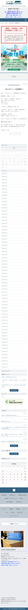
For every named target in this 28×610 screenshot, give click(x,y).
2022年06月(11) (5, 270)
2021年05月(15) (5, 310)
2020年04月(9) (4, 351)
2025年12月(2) (4, 185)
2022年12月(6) (4, 251)
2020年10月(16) (5, 332)
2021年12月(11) (5, 289)
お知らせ (12, 512)
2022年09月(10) (5, 260)
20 (17, 161)
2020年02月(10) (5, 357)
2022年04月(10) (5, 276)
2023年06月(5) (4, 232)
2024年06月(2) (4, 204)
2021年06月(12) (5, 307)
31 (6, 167)
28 (21, 164)
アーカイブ (4, 170)
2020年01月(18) (5, 360)
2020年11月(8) (4, 329)
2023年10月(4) (4, 220)
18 (10, 161)
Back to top (14, 490)
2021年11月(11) (5, 292)
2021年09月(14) (5, 298)
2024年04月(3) (4, 211)
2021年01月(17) (5, 323)
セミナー (25, 509)
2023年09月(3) (4, 223)
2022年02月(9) (4, 282)
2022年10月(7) (4, 257)
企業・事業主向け (9, 501)
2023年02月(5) (4, 245)
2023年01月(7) (4, 248)
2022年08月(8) (4, 264)
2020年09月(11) (5, 335)
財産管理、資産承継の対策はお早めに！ (10, 377)
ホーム (2, 22)
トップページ (4, 509)
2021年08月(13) (5, 301)
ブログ (6, 22)
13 (17, 158)
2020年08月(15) (5, 339)
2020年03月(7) (4, 354)
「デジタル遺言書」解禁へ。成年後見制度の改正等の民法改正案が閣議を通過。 (14, 428)
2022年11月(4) (4, 254)
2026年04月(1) (4, 179)
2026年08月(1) (4, 173)
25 (10, 164)
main (20, 132)
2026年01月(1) (4, 182)
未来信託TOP (4, 495)
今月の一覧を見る (14, 453)
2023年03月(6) (4, 242)
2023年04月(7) (4, 239)
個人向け (21, 498)
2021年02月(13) (5, 320)
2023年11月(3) (4, 217)
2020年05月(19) (5, 348)
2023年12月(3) (4, 214)
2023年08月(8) (4, 226)
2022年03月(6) (4, 279)
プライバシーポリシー (14, 515)
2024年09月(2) (4, 195)
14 (21, 158)
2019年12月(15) (5, 364)
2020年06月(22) (5, 345)
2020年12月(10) (5, 326)
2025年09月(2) (4, 189)
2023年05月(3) (4, 235)
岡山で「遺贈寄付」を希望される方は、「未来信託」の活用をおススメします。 (14, 435)
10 (6, 158)
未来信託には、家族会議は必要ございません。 (11, 441)
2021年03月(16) (5, 317)
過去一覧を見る (14, 390)
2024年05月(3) (4, 207)
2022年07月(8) (4, 267)
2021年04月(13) (5, 314)
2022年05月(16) (5, 273)
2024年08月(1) (4, 198)
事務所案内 (18, 509)
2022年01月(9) (4, 285)
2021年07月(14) (5, 304)
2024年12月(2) (4, 192)
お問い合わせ (19, 512)
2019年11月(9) (4, 367)
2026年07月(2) (4, 176)
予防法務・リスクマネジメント (11, 498)
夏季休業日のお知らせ (6, 421)
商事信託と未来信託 (22, 495)
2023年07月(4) (4, 229)
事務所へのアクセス (14, 523)
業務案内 (11, 509)
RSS (3, 396)
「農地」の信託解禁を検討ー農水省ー (9, 415)
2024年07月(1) (4, 201)
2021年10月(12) (5, 295)
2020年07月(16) (5, 342)
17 (6, 161)
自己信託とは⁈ (19, 501)
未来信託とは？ (13, 495)
